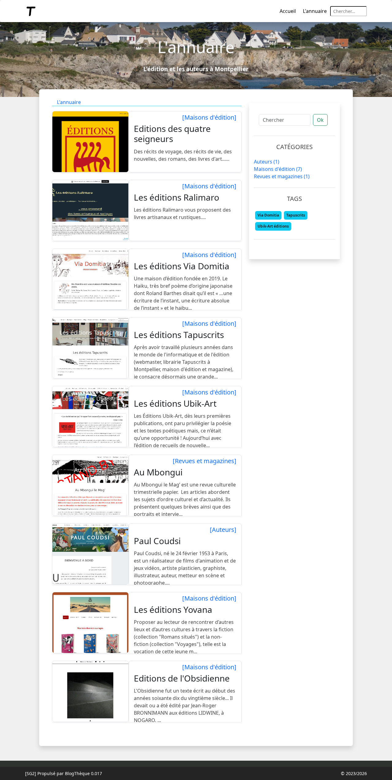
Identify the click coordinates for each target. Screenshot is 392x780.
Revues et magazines (282, 176)
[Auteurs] (223, 529)
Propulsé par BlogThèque (63, 773)
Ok (320, 120)
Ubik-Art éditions (273, 226)
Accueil (288, 11)
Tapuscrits (295, 215)
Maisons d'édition (278, 169)
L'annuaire (315, 11)
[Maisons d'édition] (209, 117)
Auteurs (266, 161)
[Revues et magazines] (204, 461)
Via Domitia (268, 215)
